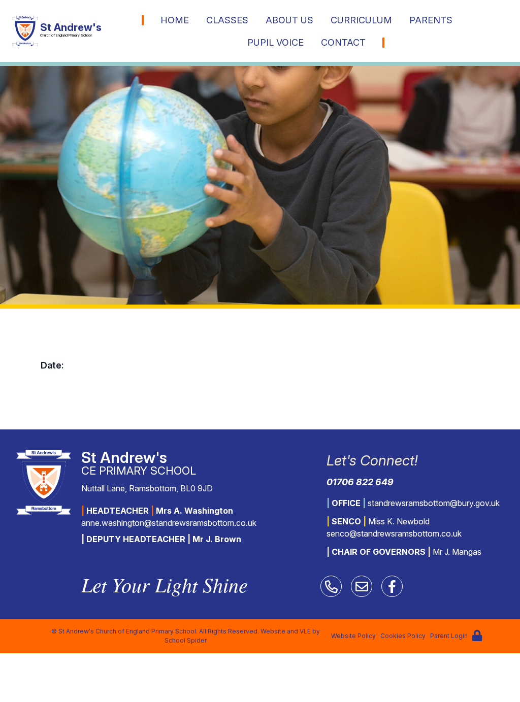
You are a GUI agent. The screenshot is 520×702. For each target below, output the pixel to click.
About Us (289, 20)
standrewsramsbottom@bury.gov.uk (434, 503)
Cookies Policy (403, 636)
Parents (430, 20)
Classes (227, 20)
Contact (343, 42)
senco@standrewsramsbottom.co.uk (394, 533)
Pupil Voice (275, 42)
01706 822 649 (360, 482)
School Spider (186, 640)
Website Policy (353, 636)
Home (174, 20)
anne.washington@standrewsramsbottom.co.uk (168, 523)
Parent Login (449, 636)
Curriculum (361, 20)
